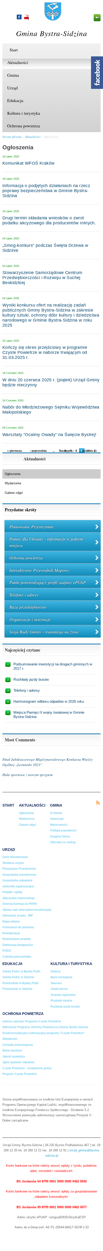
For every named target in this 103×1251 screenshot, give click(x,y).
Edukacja (15, 100)
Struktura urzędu (13, 863)
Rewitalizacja (11, 933)
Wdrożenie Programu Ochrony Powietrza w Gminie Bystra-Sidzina (45, 1027)
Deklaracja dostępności (17, 945)
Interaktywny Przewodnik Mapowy (39, 570)
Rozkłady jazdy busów (31, 679)
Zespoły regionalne (63, 995)
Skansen (56, 983)
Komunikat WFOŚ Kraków (28, 163)
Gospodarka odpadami (17, 880)
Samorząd (56, 818)
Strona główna (12, 137)
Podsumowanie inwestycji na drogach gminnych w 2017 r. (52, 666)
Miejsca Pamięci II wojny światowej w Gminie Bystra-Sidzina (48, 714)
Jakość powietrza (13, 1056)
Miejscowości (59, 824)
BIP (26, 17)
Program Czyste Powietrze (19, 1074)
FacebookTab (97, 72)
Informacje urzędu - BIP (17, 915)
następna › (67, 451)
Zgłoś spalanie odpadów (18, 1062)
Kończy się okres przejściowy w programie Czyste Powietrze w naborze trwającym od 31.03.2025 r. (44, 352)
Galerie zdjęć (14, 493)
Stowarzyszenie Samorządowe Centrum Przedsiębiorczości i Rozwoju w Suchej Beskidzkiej (42, 277)
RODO (6, 950)
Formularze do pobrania (18, 927)
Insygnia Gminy (60, 836)
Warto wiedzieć (12, 1050)
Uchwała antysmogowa (17, 1044)
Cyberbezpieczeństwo (16, 956)
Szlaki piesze (59, 989)
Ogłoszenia (51, 137)
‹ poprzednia (38, 451)
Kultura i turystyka (23, 113)
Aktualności (17, 62)
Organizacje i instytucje (30, 619)
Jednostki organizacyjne (18, 886)
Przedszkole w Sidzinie (17, 989)
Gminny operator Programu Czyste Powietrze (31, 1021)
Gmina (13, 75)
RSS (98, 803)
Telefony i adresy (23, 595)
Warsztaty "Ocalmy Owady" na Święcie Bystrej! (49, 434)
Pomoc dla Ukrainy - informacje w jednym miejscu (46, 542)
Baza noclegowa (61, 977)
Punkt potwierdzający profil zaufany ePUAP (47, 582)
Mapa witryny (11, 921)
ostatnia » (88, 451)
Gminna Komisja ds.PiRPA (19, 904)
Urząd (12, 88)
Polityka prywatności (63, 830)
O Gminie (56, 813)
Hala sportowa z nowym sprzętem (27, 774)
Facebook (19, 17)
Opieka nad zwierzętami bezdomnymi (26, 909)
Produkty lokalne (61, 1000)
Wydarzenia (13, 483)
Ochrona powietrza (23, 126)
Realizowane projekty (16, 939)
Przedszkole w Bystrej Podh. (20, 983)
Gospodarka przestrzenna (19, 874)
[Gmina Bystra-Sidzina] (52, 18)
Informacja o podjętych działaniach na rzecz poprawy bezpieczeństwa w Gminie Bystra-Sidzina (46, 190)
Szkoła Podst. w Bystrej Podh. (21, 971)
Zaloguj (97, 17)
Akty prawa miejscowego (18, 898)
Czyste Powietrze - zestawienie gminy (27, 1068)
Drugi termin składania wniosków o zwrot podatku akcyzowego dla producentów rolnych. (49, 220)
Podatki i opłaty (12, 892)
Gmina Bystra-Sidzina (51, 33)
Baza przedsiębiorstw (27, 607)
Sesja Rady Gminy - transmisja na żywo (43, 632)
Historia (56, 971)
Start (14, 50)
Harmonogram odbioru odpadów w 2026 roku (48, 701)
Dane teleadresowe (15, 857)
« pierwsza (14, 451)
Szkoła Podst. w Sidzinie (18, 977)
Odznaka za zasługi (63, 842)
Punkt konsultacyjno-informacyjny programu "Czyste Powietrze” (43, 1033)
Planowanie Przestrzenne (31, 526)
